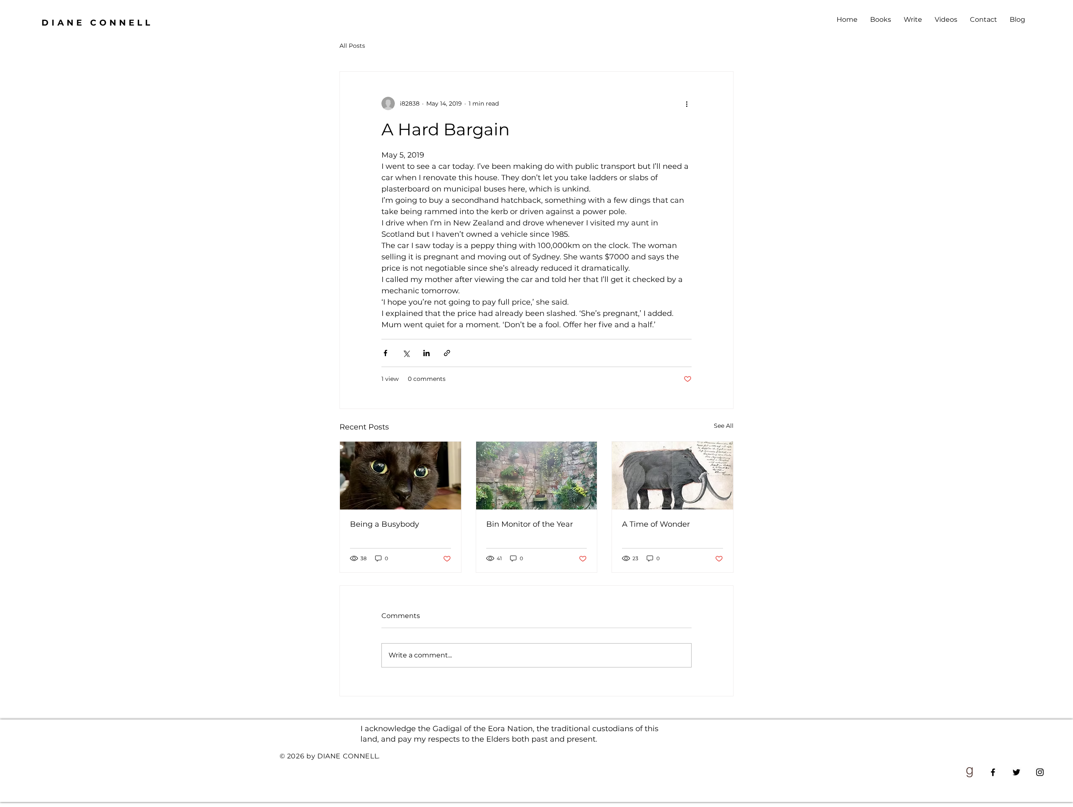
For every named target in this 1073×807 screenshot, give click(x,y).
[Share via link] (447, 353)
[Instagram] (1040, 772)
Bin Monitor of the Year (529, 524)
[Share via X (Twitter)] (406, 353)
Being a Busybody (384, 524)
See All (723, 425)
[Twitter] (1016, 772)
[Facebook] (993, 772)
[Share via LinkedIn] (426, 353)
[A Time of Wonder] (672, 476)
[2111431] (969, 772)
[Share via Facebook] (385, 353)
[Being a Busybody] (400, 476)
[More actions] (687, 103)
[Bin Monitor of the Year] (536, 476)
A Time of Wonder (656, 524)
